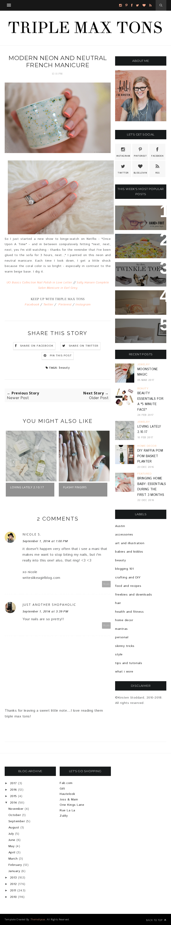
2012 (13, 884)
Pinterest (65, 304)
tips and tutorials (128, 663)
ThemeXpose (38, 919)
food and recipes (128, 586)
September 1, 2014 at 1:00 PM (45, 541)
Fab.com (66, 783)
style (119, 654)
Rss (157, 172)
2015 (13, 796)
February (15, 865)
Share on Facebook (36, 346)
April (11, 852)
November (16, 809)
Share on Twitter (83, 346)
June (11, 840)
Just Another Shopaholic (49, 604)
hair (118, 603)
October (14, 815)
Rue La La (67, 810)
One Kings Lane (72, 805)
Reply (106, 584)
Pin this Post (61, 355)
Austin (120, 526)
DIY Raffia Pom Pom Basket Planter (150, 456)
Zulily (64, 816)
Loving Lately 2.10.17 (27, 487)
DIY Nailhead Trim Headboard (136, 299)
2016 (13, 790)
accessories (124, 534)
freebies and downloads (133, 594)
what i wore (124, 671)
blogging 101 (124, 569)
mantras (121, 629)
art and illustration (129, 543)
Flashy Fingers (75, 487)
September (16, 821)
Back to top (154, 920)
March (13, 858)
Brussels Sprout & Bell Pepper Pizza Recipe (138, 245)
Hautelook (67, 794)
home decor (124, 620)
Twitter (48, 304)
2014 (13, 802)
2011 (13, 890)
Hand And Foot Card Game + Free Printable (140, 217)
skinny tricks (124, 646)
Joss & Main (69, 799)
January (14, 871)
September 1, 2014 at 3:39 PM (45, 611)
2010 (13, 897)
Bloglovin (140, 172)
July (11, 834)
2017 (13, 783)
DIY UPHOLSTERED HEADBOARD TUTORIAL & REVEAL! (140, 330)
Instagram (83, 304)
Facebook (32, 304)
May (11, 846)
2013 (13, 877)
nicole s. (31, 534)
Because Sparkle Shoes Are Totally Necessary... (138, 273)
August (13, 827)
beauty (64, 368)
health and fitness (129, 612)
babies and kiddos (129, 551)
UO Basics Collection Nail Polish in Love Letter (39, 283)
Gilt (62, 788)
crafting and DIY (127, 577)
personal (121, 637)
